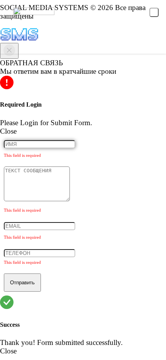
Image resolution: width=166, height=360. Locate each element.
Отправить (22, 282)
